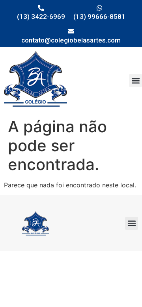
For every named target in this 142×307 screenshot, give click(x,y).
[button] (135, 80)
